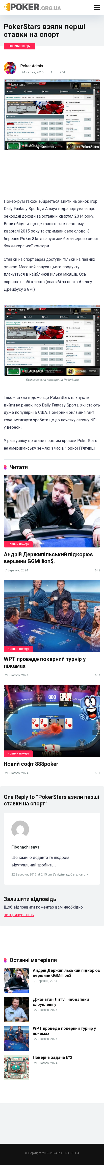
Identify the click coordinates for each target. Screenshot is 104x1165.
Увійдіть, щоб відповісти (70, 874)
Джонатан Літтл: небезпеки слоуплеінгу (61, 1002)
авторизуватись (19, 914)
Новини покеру (19, 46)
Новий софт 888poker (31, 764)
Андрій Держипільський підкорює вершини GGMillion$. (48, 557)
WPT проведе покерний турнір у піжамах (64, 1031)
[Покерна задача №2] (16, 1078)
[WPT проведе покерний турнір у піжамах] (52, 616)
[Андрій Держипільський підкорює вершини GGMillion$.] (52, 511)
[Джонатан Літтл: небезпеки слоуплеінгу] (16, 1020)
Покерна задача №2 (52, 1057)
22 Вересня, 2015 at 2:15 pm (32, 874)
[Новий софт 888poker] (52, 721)
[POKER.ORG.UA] (33, 7)
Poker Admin (31, 66)
